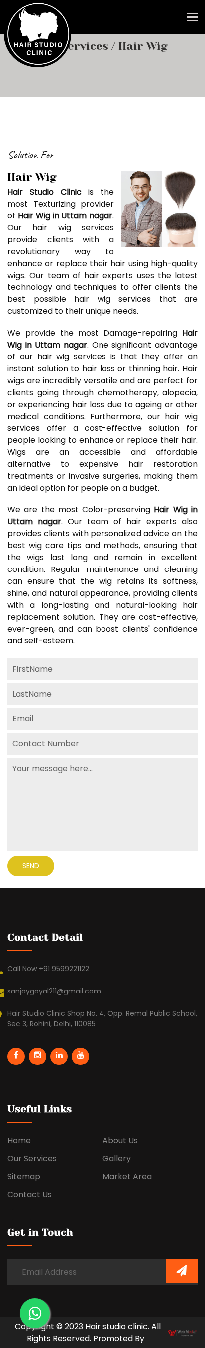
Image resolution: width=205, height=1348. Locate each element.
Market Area (127, 1176)
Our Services (74, 46)
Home (19, 1140)
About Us (120, 1140)
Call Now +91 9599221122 (48, 969)
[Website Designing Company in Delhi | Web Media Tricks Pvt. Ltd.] (183, 1332)
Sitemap (23, 1176)
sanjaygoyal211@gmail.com (54, 991)
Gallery (116, 1158)
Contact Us (29, 1194)
